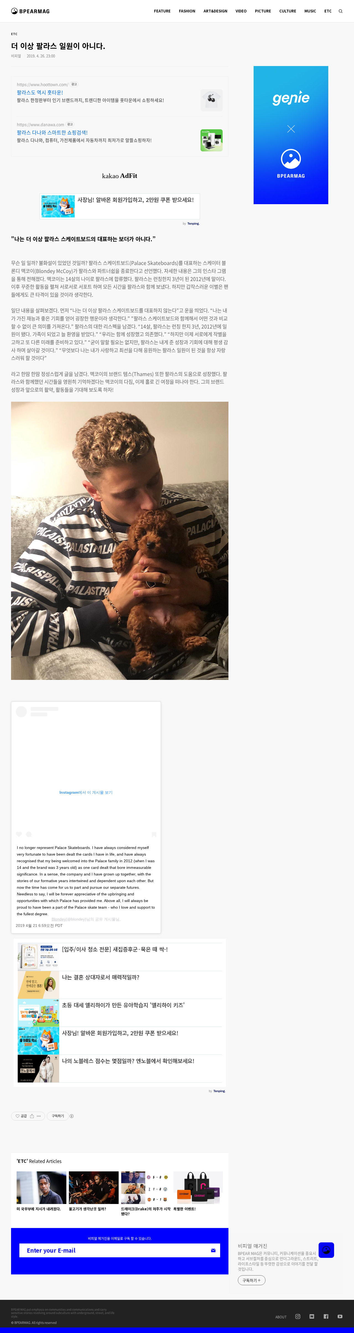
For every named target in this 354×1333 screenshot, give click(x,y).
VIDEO (241, 11)
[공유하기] (31, 1116)
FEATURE (162, 11)
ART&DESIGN (215, 11)
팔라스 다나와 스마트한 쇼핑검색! (52, 132)
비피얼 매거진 (31, 13)
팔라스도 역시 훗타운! (40, 92)
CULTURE (287, 11)
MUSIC (310, 11)
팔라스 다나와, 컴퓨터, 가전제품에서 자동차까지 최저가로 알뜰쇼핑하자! (84, 140)
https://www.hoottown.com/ (42, 84)
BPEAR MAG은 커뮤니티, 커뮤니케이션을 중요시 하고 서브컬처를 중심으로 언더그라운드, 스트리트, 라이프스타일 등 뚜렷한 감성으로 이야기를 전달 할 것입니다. (278, 1261)
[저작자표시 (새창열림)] (71, 1116)
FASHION (187, 11)
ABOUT (281, 1316)
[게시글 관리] (38, 1116)
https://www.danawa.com (40, 124)
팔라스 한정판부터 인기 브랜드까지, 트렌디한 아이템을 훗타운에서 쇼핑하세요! (90, 100)
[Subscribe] (213, 1250)
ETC (328, 11)
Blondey (59, 919)
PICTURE (263, 11)
